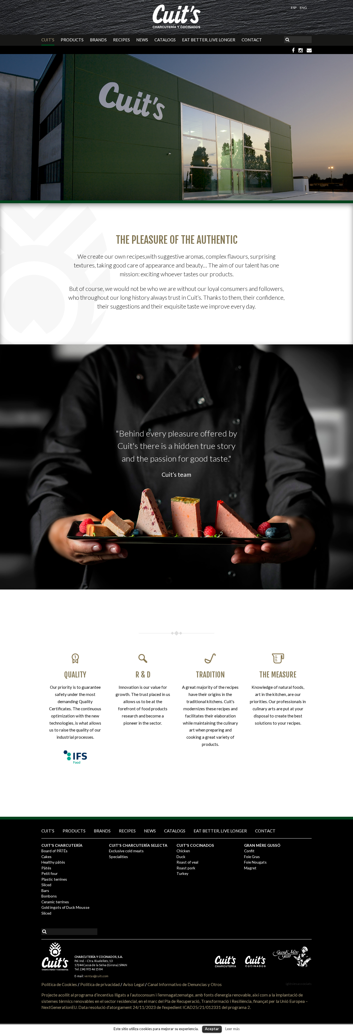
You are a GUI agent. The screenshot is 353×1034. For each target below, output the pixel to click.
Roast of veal (187, 862)
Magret (250, 868)
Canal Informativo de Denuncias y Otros (185, 984)
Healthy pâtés (53, 862)
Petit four (49, 873)
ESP (294, 8)
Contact (252, 39)
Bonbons (49, 896)
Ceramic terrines (55, 901)
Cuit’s (47, 39)
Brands (98, 39)
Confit (249, 850)
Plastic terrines (54, 879)
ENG (303, 8)
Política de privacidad (100, 984)
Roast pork (185, 868)
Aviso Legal (133, 984)
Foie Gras (252, 856)
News (142, 39)
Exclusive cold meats (126, 850)
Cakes (46, 856)
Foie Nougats (255, 862)
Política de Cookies (59, 984)
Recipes (121, 39)
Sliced (46, 884)
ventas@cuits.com (96, 976)
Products (72, 39)
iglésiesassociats (299, 984)
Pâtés (46, 868)
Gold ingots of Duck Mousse (65, 907)
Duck (180, 856)
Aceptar (212, 1029)
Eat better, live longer (208, 39)
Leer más (232, 1029)
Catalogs (165, 39)
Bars (45, 890)
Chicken (183, 850)
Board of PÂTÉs (54, 850)
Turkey (182, 873)
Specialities (118, 856)
